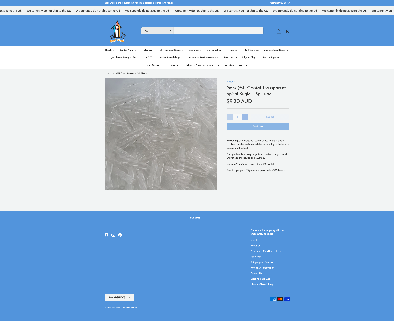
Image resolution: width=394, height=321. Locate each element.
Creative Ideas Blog (260, 278)
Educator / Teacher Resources (201, 65)
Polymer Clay (248, 57)
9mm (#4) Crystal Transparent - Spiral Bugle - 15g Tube (130, 73)
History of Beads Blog (262, 284)
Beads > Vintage (127, 49)
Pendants (229, 57)
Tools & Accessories (234, 65)
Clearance (193, 49)
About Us (255, 245)
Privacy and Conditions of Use (266, 251)
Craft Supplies (213, 49)
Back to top (195, 217)
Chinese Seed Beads (170, 49)
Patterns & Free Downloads (202, 57)
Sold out (270, 117)
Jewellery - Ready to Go (123, 57)
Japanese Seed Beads (274, 49)
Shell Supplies (154, 65)
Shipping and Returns (262, 262)
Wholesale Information (262, 267)
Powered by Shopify (129, 307)
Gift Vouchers (252, 49)
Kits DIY (147, 57)
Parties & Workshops (170, 57)
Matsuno (231, 81)
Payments (256, 256)
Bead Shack (115, 307)
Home (107, 73)
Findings (233, 49)
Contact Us (256, 273)
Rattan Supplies (271, 57)
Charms (148, 49)
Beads (108, 49)
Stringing (173, 65)
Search (254, 240)
